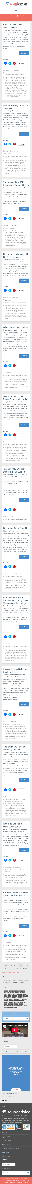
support (22, 92)
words (16, 96)
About (15, 19)
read (12, 90)
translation (19, 316)
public (22, 170)
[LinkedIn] (17, 15)
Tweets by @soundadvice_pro (10, 972)
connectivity (8, 807)
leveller (9, 733)
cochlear (23, 80)
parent (16, 88)
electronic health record (19, 165)
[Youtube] (23, 15)
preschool (7, 90)
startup (11, 736)
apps (25, 874)
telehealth (24, 243)
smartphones (22, 882)
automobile (8, 649)
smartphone (11, 587)
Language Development (21, 156)
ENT (6, 167)
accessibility (12, 160)
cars (18, 649)
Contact (9, 19)
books (23, 79)
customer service (22, 728)
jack (11, 585)
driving (13, 652)
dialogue (17, 308)
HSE (8, 168)
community (7, 163)
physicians (12, 240)
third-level (14, 316)
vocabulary (13, 460)
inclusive (10, 85)
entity (23, 730)
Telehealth (21, 74)
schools (23, 90)
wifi (11, 815)
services (15, 735)
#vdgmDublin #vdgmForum (11, 230)
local (12, 733)
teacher (12, 93)
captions (13, 307)
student (13, 92)
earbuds (16, 582)
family (15, 83)
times (20, 172)
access (20, 77)
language (15, 87)
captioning (7, 307)
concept (15, 82)
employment (23, 652)
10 (9, 968)
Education (12, 73)
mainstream (11, 88)
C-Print (24, 305)
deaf (19, 82)
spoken (7, 315)
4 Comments (8, 153)
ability (17, 77)
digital (20, 163)
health (12, 167)
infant (14, 952)
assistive (16, 79)
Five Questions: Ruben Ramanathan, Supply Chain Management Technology (15, 600)
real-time (7, 313)
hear (18, 951)
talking (22, 957)
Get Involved (22, 19)
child (9, 80)
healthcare (24, 235)
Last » (25, 968)
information (15, 85)
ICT (23, 83)
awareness (21, 230)
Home (4, 19)
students (18, 92)
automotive (14, 649)
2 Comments (8, 300)
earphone (20, 582)
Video (6, 297)
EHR (6, 165)
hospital (21, 167)
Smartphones (15, 74)
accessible (10, 79)
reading (15, 90)
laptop (6, 312)
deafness (22, 82)
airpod (22, 579)
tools (24, 172)
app (26, 579)
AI (21, 305)
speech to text (22, 812)
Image (6, 151)
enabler (20, 730)
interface (7, 585)
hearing (19, 83)
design (7, 83)
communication (9, 82)
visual (15, 588)
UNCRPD (7, 96)
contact (12, 234)
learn (19, 87)
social (18, 242)
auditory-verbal (12, 948)
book (20, 79)
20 (13, 968)
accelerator (8, 874)
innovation (16, 237)
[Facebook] (11, 15)
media (23, 880)
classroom (17, 80)
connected (7, 234)
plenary (17, 240)
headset (9, 584)
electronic (10, 165)
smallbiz (20, 735)
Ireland (10, 87)
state (14, 172)
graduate (11, 654)
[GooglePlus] (14, 15)
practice (21, 240)
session (14, 242)
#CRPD (7, 77)
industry (7, 655)
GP (16, 235)
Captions (7, 73)
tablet (19, 315)
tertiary (6, 316)
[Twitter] (20, 15)
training (17, 95)
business (22, 726)
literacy (18, 312)
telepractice (8, 245)
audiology (23, 160)
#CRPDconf (12, 77)
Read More (24, 53)
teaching (21, 93)
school (19, 90)
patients (18, 170)
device (11, 582)
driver (9, 652)
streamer (16, 587)
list (24, 168)
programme (15, 882)
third (10, 316)
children (13, 80)
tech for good (14, 883)
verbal (24, 316)
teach (8, 93)
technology (12, 95)
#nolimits (7, 726)
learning (23, 87)
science (10, 242)
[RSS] (8, 15)
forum (14, 235)
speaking (7, 957)
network (22, 733)
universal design (11, 738)
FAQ (28, 19)
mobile (7, 882)
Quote (6, 516)
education (11, 83)
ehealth (24, 163)
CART (25, 803)
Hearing (17, 73)
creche (17, 448)
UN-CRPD (22, 95)
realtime (24, 810)
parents (20, 88)
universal (12, 96)
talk (19, 957)
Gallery (7, 70)
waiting (7, 173)
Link (6, 721)
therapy (17, 172)
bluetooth (7, 580)
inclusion (12, 310)
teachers (17, 93)
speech (9, 92)
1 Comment (18, 442)
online (11, 735)
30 (17, 968)
